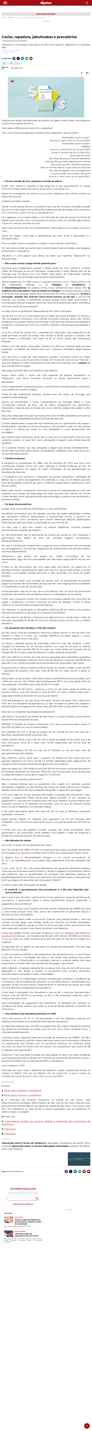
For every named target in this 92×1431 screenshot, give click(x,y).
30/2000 (25, 853)
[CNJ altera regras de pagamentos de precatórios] (9, 1234)
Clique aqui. (10, 1129)
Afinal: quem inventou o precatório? (23, 1090)
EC (19, 853)
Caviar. (6, 1085)
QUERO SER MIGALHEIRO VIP (23, 1204)
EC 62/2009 (64, 853)
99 (13, 860)
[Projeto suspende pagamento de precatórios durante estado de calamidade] (9, 1221)
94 (7, 860)
